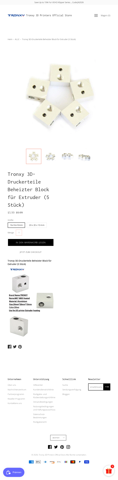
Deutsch (56, 438)
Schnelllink (69, 379)
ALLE (17, 39)
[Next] (103, 96)
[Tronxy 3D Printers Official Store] (16, 15)
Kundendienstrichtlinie (43, 389)
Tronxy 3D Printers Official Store (49, 15)
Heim (10, 39)
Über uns (12, 385)
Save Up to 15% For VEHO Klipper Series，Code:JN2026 (59, 2)
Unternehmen (14, 379)
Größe (10, 220)
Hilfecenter (38, 385)
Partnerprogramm (16, 394)
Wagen (105, 15)
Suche (65, 385)
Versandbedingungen (43, 401)
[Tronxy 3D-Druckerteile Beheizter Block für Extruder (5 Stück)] (33, 156)
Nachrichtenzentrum (17, 389)
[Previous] (15, 96)
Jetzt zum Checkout (31, 252)
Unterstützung (41, 379)
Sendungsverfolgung (71, 389)
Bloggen (66, 394)
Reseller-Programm (16, 398)
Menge (11, 232)
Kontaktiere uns (15, 403)
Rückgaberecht (40, 422)
